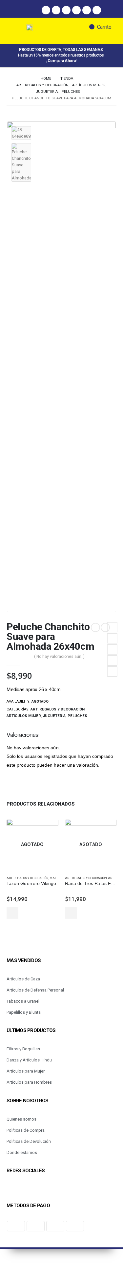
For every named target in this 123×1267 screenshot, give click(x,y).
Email (112, 671)
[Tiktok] (86, 10)
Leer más (12, 913)
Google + (112, 660)
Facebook (112, 627)
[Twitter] (76, 10)
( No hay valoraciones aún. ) (59, 656)
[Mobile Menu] (19, 30)
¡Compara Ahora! (61, 60)
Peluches (77, 716)
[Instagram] (56, 10)
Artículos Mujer (24, 716)
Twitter (112, 638)
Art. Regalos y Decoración (58, 709)
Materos (57, 878)
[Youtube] (96, 10)
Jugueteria (54, 716)
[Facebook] (46, 10)
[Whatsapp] (66, 10)
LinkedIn (112, 649)
